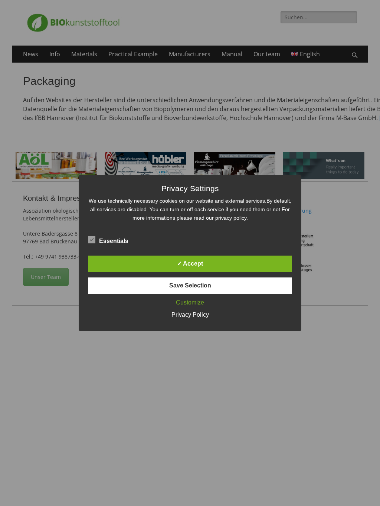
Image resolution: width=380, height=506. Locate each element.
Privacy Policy (190, 315)
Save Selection (190, 285)
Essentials (113, 241)
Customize (190, 302)
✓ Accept (190, 263)
